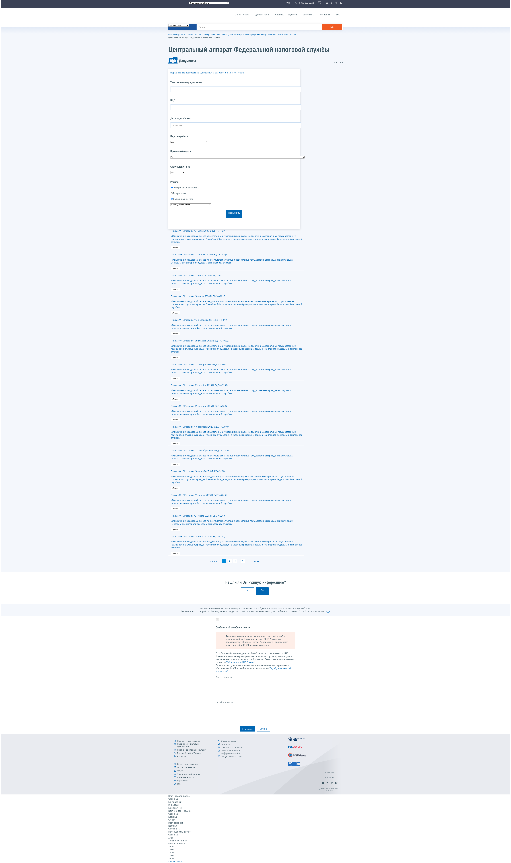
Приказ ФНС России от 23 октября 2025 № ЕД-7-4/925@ (231, 389)
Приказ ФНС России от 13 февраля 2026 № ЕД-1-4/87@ (231, 323)
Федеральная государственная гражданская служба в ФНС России (265, 34)
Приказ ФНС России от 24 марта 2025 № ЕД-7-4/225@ (236, 542)
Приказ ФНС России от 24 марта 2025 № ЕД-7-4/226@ (231, 519)
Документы (308, 14)
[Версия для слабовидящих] (288, 2)
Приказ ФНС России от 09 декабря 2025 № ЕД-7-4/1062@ (236, 346)
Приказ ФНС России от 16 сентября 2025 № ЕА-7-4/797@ (236, 432)
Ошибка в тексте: (224, 702)
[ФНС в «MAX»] (341, 3)
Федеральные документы (186, 187)
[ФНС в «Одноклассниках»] (332, 3)
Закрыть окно (175, 861)
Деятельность (262, 14)
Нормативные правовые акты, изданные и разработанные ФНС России (207, 72)
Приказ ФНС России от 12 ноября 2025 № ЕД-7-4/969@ (231, 368)
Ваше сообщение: (225, 677)
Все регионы (179, 193)
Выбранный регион (183, 198)
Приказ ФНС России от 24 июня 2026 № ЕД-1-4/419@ (236, 236)
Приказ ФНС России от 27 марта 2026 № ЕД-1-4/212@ (231, 279)
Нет (247, 590)
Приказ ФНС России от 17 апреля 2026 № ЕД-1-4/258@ (231, 258)
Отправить (247, 729)
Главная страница (176, 34)
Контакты (325, 14)
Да (262, 590)
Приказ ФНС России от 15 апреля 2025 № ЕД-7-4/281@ (231, 499)
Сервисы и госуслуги (286, 14)
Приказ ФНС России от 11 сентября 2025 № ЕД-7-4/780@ (231, 454)
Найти (332, 27)
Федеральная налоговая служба (218, 34)
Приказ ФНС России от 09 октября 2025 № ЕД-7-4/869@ (231, 410)
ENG (338, 14)
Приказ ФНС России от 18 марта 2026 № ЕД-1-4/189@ (236, 302)
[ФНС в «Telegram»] (336, 3)
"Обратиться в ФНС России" (240, 662)
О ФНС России (242, 14)
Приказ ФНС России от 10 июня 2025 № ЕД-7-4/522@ (236, 477)
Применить (234, 212)
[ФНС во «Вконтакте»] (327, 3)
